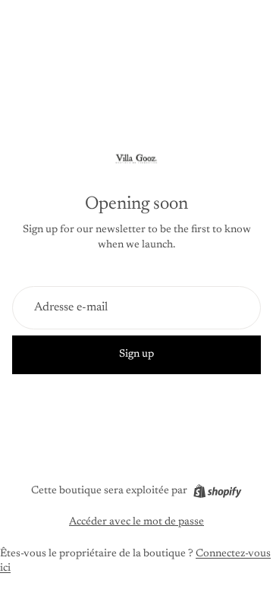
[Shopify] (217, 491)
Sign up (136, 354)
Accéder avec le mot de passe (136, 522)
